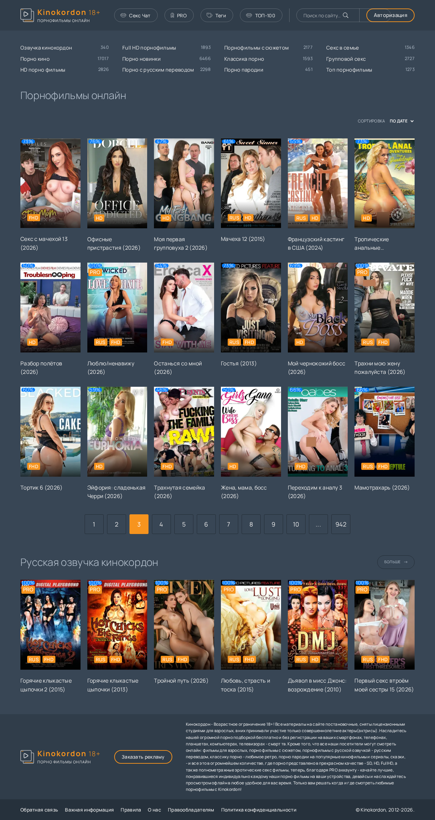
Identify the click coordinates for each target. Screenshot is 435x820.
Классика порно (244, 58)
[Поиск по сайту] (345, 15)
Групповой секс (346, 58)
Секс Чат (139, 15)
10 (296, 524)
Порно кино (35, 58)
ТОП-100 (265, 15)
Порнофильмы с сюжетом (256, 47)
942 (341, 524)
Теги (220, 15)
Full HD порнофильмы (149, 47)
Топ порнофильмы (349, 69)
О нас (154, 809)
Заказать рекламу (143, 757)
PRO (182, 15)
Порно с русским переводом (158, 69)
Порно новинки (141, 58)
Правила (131, 809)
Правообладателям (191, 809)
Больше (392, 561)
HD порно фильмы (43, 69)
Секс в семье (342, 47)
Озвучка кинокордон (46, 47)
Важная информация (89, 809)
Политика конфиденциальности (258, 809)
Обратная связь (39, 809)
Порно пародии (243, 69)
